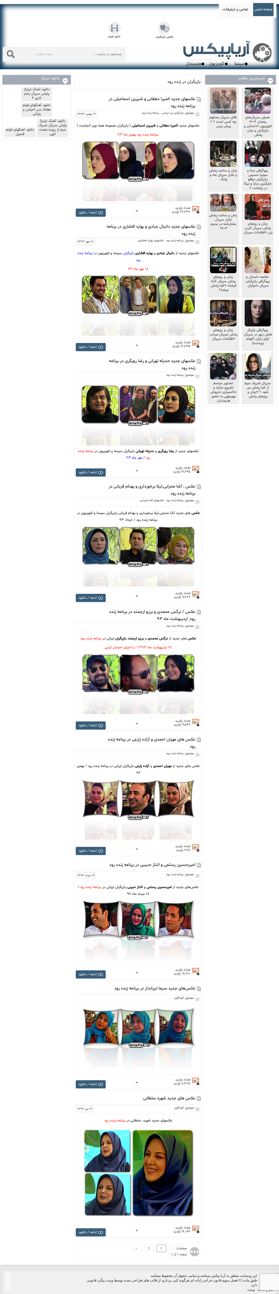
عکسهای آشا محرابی (152, 500)
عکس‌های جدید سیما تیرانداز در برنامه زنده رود (154, 988)
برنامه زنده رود (150, 113)
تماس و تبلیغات (235, 9)
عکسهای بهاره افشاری (151, 241)
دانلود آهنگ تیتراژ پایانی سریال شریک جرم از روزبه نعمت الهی (52, 128)
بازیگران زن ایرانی (173, 113)
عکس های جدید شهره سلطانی (169, 1098)
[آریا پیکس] (228, 53)
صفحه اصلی (263, 9)
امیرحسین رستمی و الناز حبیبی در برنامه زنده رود (152, 865)
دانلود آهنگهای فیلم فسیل (20, 132)
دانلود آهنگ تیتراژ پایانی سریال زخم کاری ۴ (37, 94)
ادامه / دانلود (87, 212)
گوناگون (179, 998)
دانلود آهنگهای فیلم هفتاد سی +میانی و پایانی (37, 109)
